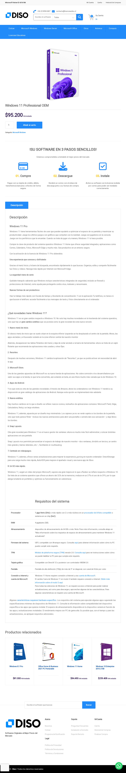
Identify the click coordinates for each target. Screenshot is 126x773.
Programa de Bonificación (55, 734)
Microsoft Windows (29, 28)
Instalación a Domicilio (79, 730)
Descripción (17, 205)
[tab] (17, 205)
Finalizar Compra (101, 734)
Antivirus (98, 28)
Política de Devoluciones (54, 749)
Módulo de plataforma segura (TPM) (49, 553)
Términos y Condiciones (54, 753)
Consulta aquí (80, 553)
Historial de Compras (113, 2)
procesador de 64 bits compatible (97, 513)
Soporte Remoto (77, 734)
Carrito (99, 2)
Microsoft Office (70, 28)
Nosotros (48, 726)
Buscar (89, 705)
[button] (119, 766)
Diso (14, 769)
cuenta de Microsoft (87, 576)
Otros (86, 28)
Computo (113, 28)
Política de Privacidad (53, 745)
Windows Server (50, 28)
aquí (76, 543)
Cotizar (12, 28)
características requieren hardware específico (36, 600)
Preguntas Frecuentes (79, 726)
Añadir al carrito (29, 125)
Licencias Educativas (17, 35)
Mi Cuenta (90, 2)
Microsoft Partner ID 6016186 (15, 2)
